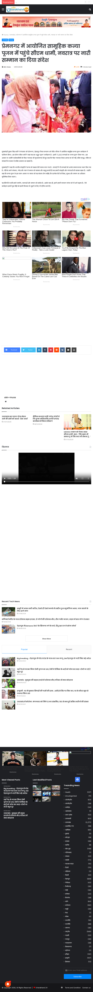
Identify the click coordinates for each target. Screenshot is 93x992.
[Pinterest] (50, 349)
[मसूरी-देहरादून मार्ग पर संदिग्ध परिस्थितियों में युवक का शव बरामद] (46, 799)
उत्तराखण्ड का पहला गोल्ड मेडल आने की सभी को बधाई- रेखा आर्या (15, 417)
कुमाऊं (67, 834)
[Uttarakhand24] (17, 9)
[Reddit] (56, 349)
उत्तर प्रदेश (68, 815)
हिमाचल (67, 962)
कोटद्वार (67, 837)
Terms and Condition (73, 988)
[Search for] (90, 10)
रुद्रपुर (67, 939)
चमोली (67, 860)
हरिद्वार (67, 954)
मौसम (66, 916)
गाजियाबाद (68, 852)
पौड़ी (66, 890)
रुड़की (67, 935)
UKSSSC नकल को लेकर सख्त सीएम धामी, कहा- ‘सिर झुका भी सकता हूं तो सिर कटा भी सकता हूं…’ (77, 434)
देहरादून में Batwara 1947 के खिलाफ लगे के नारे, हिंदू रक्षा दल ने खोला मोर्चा (46, 626)
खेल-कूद (67, 849)
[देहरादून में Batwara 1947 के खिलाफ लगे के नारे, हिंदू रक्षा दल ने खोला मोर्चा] (8, 629)
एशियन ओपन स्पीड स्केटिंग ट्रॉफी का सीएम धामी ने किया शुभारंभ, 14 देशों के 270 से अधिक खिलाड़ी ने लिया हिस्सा (48, 2)
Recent (69, 649)
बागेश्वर (67, 894)
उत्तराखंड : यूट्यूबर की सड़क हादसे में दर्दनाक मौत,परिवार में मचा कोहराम (45, 680)
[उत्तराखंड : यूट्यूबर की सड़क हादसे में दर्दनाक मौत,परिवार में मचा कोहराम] (8, 683)
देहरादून (11, 40)
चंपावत (67, 856)
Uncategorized (71, 796)
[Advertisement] (46, 141)
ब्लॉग (66, 901)
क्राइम (67, 841)
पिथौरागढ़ (68, 886)
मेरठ (66, 913)
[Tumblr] (45, 349)
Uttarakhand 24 (41, 988)
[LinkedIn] (39, 349)
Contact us (86, 988)
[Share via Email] (68, 349)
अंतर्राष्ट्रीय (68, 800)
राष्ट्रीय (67, 931)
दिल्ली (67, 875)
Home (5, 35)
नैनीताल (67, 883)
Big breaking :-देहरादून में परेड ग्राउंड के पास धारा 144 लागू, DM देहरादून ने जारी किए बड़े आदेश (54, 658)
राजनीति (67, 920)
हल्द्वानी (67, 958)
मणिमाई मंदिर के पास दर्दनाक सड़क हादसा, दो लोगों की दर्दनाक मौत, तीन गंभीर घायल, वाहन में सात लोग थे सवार (45, 619)
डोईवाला (67, 871)
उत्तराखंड (12, 35)
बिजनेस (67, 898)
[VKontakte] (62, 349)
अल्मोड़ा (67, 807)
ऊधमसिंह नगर (69, 826)
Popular (24, 649)
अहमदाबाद (68, 811)
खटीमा (67, 845)
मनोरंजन (67, 905)
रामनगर (67, 928)
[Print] (74, 349)
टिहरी (67, 867)
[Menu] (3, 10)
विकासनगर (68, 947)
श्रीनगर (67, 950)
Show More (46, 639)
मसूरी (66, 909)
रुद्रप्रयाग (68, 943)
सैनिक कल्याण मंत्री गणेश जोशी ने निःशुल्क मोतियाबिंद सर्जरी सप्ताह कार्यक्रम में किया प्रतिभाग (46, 418)
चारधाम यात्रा (69, 864)
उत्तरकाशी (68, 818)
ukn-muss (7, 67)
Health (67, 792)
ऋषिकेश (67, 830)
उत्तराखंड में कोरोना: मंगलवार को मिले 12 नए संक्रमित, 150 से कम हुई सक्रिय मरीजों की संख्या (53, 701)
